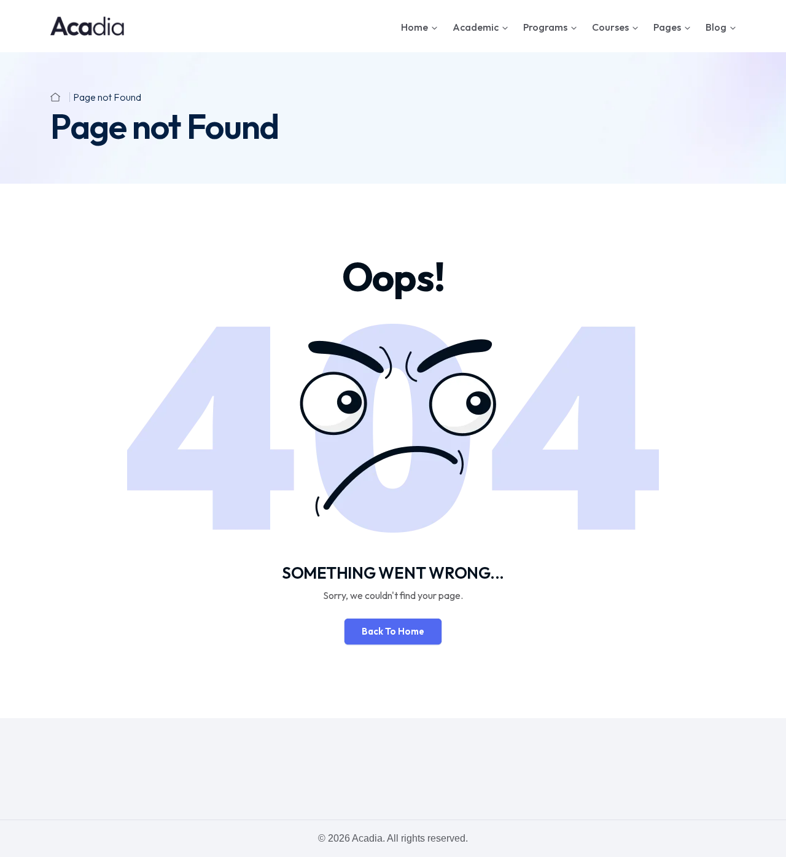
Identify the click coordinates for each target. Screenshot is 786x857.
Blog (716, 27)
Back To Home (393, 631)
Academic (476, 27)
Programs (545, 27)
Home (414, 27)
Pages (667, 27)
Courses (610, 27)
